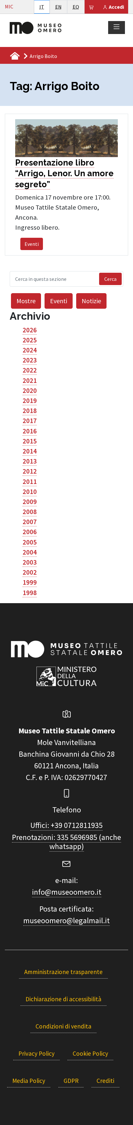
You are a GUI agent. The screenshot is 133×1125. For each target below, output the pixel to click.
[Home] (35, 27)
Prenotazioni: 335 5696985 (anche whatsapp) (66, 842)
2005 (30, 542)
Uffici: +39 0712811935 (66, 825)
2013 (30, 461)
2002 (30, 572)
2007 (30, 522)
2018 (30, 411)
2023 (30, 360)
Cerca (110, 279)
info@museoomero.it (66, 892)
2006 (30, 532)
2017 (30, 421)
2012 (30, 471)
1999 (30, 582)
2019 (30, 400)
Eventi (32, 244)
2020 (30, 390)
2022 (30, 370)
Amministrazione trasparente (63, 972)
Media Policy (28, 1081)
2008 (30, 512)
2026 (30, 330)
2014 (30, 451)
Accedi (116, 7)
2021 (30, 380)
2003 (30, 562)
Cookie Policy (90, 1053)
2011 (30, 481)
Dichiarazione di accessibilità (63, 999)
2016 (30, 431)
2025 (30, 340)
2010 (30, 492)
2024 (30, 350)
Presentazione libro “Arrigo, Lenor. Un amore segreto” (64, 173)
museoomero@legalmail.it (66, 920)
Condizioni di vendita (63, 1026)
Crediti (105, 1081)
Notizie (91, 301)
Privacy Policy (36, 1053)
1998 (30, 593)
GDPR (71, 1081)
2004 (30, 552)
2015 (30, 441)
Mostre (26, 301)
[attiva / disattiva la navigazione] (116, 27)
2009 (30, 502)
